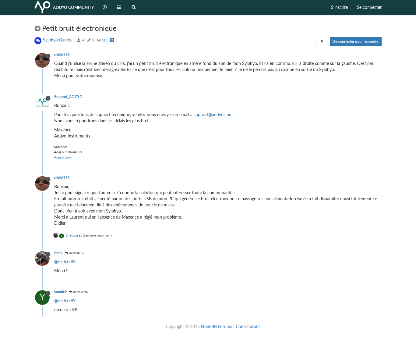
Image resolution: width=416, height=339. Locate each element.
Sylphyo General (58, 40)
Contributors (247, 327)
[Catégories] (119, 7)
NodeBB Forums (216, 327)
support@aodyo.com (213, 115)
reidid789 (62, 55)
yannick (60, 292)
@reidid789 (76, 253)
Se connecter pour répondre (355, 41)
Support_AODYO (68, 97)
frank (58, 253)
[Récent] (104, 7)
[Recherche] (133, 7)
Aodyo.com (62, 157)
